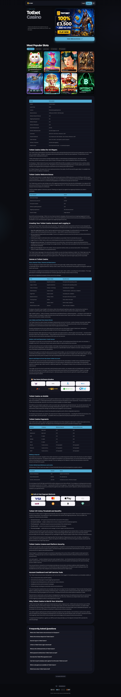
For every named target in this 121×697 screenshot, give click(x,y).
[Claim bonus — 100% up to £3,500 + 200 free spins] (74, 22)
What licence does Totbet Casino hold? (40, 669)
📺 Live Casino (46, 48)
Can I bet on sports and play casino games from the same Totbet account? (48, 661)
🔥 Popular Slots (31, 48)
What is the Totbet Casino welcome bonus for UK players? (44, 632)
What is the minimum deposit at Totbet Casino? (42, 636)
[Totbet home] (30, 3)
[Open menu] (93, 3)
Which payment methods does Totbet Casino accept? (43, 652)
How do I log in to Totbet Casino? (38, 640)
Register (89, 3)
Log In (83, 3)
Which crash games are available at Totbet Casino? (43, 665)
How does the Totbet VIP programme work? (41, 657)
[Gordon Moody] (68, 689)
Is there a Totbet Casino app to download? (40, 644)
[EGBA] (63, 689)
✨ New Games (38, 48)
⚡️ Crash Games (54, 48)
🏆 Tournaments (62, 48)
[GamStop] (58, 689)
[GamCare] (52, 689)
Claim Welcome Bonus (73, 39)
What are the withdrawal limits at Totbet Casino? (42, 648)
